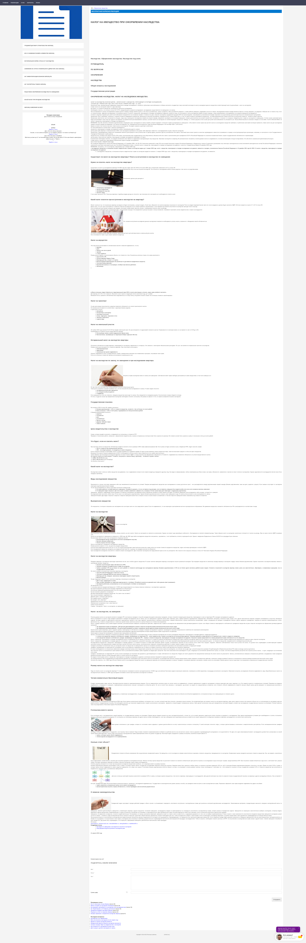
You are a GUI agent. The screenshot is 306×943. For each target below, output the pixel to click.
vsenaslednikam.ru (114, 823)
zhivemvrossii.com (103, 823)
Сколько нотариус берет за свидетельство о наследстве (106, 924)
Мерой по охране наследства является (101, 921)
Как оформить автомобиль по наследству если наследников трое (108, 907)
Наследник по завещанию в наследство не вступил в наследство (114, 826)
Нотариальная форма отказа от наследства (39, 61)
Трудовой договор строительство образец (38, 45)
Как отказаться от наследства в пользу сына (102, 926)
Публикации (15, 2)
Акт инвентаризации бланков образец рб (38, 76)
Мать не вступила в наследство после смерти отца (104, 920)
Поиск (38, 2)
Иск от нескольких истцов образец (100, 904)
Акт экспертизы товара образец (35, 84)
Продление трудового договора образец (101, 910)
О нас (23, 2)
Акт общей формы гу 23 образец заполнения (103, 908)
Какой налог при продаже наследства (37, 99)
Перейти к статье (53, 129)
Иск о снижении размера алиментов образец (39, 53)
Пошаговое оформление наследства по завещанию (41, 92)
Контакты (30, 2)
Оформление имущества (101, 8)
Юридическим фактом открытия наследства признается (106, 923)
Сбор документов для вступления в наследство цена (111, 828)
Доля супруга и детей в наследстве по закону (103, 928)
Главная (5, 2)
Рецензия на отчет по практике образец (101, 912)
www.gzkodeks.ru (124, 823)
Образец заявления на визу (33, 107)
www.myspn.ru (94, 823)
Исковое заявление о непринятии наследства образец (105, 913)
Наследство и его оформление (99, 918)
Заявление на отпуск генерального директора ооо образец (44, 68)
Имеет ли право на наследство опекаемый (102, 905)
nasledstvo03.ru (133, 823)
